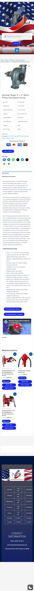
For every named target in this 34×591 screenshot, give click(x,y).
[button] (17, 50)
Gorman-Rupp (12, 136)
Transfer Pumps (10, 138)
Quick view (9, 385)
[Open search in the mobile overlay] (17, 36)
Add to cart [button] (6, 381)
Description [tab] (5, 173)
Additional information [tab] (9, 176)
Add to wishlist (8, 151)
